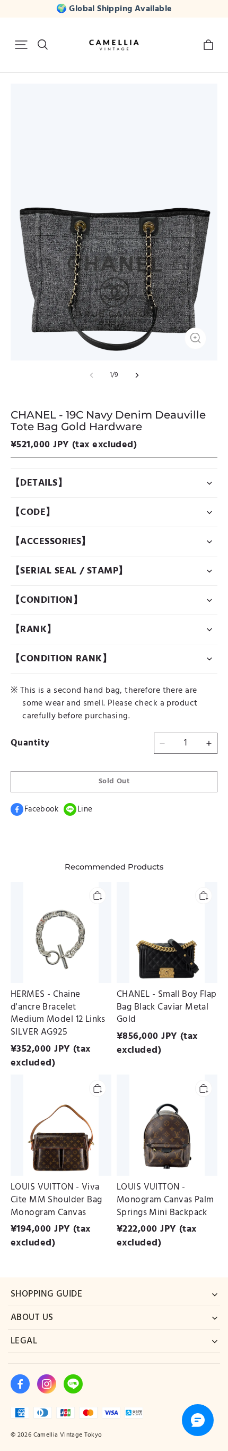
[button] (21, 44)
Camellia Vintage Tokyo (67, 1434)
